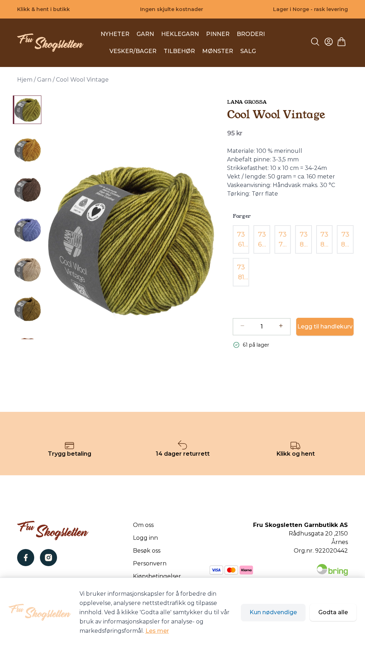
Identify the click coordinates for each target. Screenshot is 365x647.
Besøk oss (146, 550)
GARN (145, 34)
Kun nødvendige (273, 612)
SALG (248, 51)
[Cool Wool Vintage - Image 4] (27, 229)
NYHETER (115, 34)
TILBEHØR (179, 51)
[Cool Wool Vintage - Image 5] (27, 269)
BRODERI (251, 34)
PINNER (218, 34)
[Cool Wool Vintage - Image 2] (27, 149)
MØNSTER (217, 51)
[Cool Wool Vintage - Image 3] (27, 189)
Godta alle (333, 612)
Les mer (157, 630)
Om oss (143, 525)
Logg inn (145, 537)
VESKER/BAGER (132, 51)
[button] (131, 241)
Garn (44, 79)
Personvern (149, 563)
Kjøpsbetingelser (157, 576)
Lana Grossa (247, 101)
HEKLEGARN (180, 34)
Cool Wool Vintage (82, 79)
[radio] (241, 239)
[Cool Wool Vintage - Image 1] (27, 109)
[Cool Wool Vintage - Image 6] (27, 309)
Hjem (24, 79)
